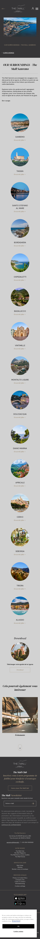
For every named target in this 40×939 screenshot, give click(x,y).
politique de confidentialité (11, 825)
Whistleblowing (20, 883)
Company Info (20, 880)
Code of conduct (20, 881)
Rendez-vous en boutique (20, 869)
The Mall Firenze (20, 857)
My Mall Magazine (20, 853)
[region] (18, 923)
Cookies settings (20, 886)
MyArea (20, 867)
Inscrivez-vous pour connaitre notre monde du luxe (17, 800)
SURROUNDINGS (8, 53)
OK (18, 926)
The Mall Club (20, 851)
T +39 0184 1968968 (26, 842)
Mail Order (20, 865)
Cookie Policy (16, 921)
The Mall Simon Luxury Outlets (20, 855)
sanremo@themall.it (13, 842)
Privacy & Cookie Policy (20, 878)
